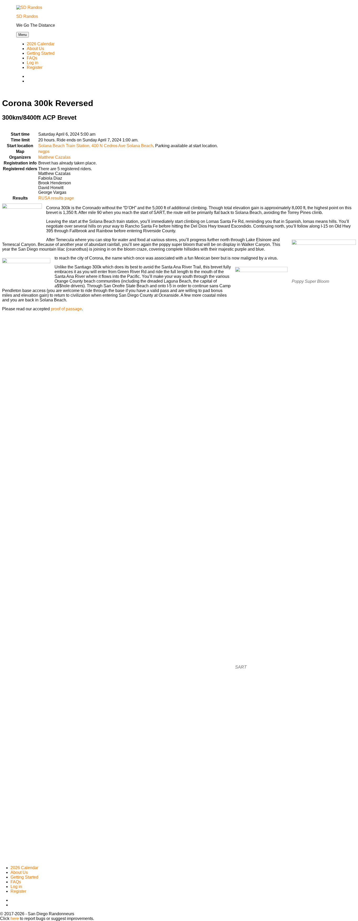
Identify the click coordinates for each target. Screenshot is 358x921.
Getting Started (41, 53)
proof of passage (66, 309)
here (14, 918)
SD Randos (27, 16)
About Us (35, 48)
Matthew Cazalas (54, 157)
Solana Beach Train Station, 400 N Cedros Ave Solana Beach (95, 146)
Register (34, 67)
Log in (32, 62)
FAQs (32, 58)
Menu (22, 35)
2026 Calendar (41, 44)
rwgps (44, 151)
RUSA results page (56, 198)
